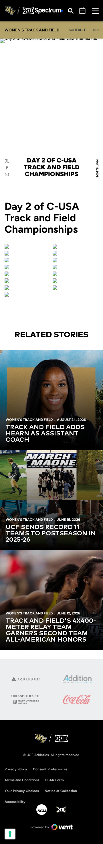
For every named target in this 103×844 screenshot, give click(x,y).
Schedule (77, 30)
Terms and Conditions (22, 780)
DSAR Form (54, 780)
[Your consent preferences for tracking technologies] (10, 834)
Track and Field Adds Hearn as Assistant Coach (45, 433)
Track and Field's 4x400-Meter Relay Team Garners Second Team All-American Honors (51, 630)
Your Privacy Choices (22, 791)
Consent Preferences (50, 769)
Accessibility (15, 801)
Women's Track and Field (29, 420)
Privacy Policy (16, 769)
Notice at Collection (61, 791)
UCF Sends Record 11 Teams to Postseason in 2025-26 (51, 533)
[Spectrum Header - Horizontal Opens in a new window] (49, 11)
